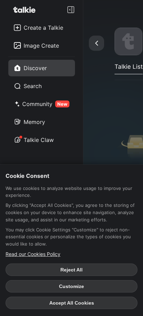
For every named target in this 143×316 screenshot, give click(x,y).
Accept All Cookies (71, 303)
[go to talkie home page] (26, 9)
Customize (71, 286)
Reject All (71, 269)
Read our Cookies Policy (33, 254)
